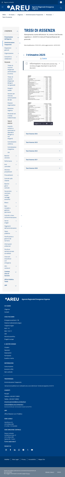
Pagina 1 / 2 (38, 124)
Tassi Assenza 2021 (32, 160)
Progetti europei (9, 339)
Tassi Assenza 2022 (32, 151)
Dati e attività (8, 372)
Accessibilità (32, 459)
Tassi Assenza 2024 (32, 134)
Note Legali (15, 459)
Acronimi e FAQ (8, 369)
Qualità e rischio (9, 358)
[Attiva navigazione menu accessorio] (2, 2)
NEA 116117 (8, 331)
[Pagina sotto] (46, 123)
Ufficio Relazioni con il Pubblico (13, 414)
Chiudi (59, 472)
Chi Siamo (12, 15)
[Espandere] (51, 123)
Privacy (28, 473)
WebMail (6, 459)
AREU (4, 15)
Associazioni (7, 353)
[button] (61, 8)
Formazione (7, 356)
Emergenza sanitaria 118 (11, 320)
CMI (5, 334)
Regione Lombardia (9, 2)
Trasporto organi (9, 326)
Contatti (6, 312)
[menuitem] (8, 38)
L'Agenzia (20, 15)
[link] (61, 2)
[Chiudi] (59, 63)
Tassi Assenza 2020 (32, 168)
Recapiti (6, 394)
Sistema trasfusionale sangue (12, 323)
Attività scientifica (9, 336)
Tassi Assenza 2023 (32, 142)
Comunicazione (8, 366)
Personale (49, 15)
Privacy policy (49, 472)
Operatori (7, 350)
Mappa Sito (41, 459)
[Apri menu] (3, 7)
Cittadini (6, 347)
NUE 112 (7, 328)
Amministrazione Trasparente (34, 15)
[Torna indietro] (24, 55)
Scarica (44, 58)
